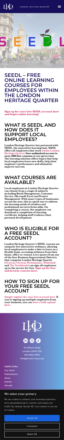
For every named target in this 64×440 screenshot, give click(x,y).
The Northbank (19, 265)
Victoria (10, 263)
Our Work (9, 370)
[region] (32, 415)
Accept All (32, 418)
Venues (8, 385)
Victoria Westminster (29, 263)
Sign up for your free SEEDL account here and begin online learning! (31, 113)
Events (8, 381)
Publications (11, 374)
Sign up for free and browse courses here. (30, 269)
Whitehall (49, 263)
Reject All (32, 434)
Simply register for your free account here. (30, 297)
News (7, 378)
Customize (32, 426)
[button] (59, 6)
